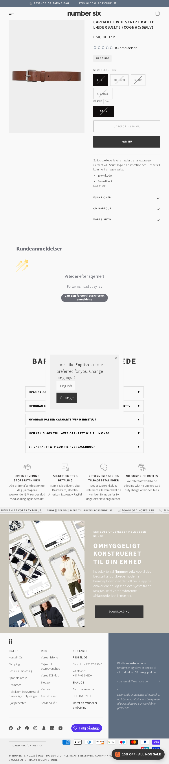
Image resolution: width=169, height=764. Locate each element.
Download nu (119, 612)
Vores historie (49, 657)
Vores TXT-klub (50, 675)
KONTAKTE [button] (80, 651)
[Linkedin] (52, 728)
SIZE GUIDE (102, 58)
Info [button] (44, 651)
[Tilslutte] (156, 680)
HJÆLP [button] (13, 651)
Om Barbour (102, 208)
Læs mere (99, 186)
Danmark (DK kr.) (25, 745)
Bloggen (46, 682)
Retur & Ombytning (20, 671)
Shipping (14, 664)
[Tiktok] (19, 728)
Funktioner (102, 197)
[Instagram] (35, 728)
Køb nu (126, 142)
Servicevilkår (145, 704)
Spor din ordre (18, 678)
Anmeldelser (48, 696)
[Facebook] (11, 728)
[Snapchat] (44, 728)
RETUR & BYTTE (82, 696)
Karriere (45, 689)
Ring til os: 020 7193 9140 (87, 664)
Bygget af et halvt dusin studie (33, 759)
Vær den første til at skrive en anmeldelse (85, 298)
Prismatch (15, 685)
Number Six (20, 755)
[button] (138, 754)
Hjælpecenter (17, 703)
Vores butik (102, 219)
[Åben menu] (15, 13)
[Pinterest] (27, 728)
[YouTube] (60, 728)
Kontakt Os (15, 657)
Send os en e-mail (84, 689)
